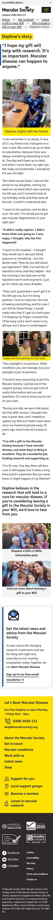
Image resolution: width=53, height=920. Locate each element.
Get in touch (13, 744)
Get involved (26, 19)
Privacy (30, 868)
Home (6, 19)
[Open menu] (46, 10)
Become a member (25, 794)
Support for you (22, 779)
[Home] (18, 12)
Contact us (31, 879)
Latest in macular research (24, 803)
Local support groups (26, 786)
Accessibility (32, 858)
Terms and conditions (37, 874)
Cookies (30, 852)
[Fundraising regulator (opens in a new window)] (14, 826)
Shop (8, 767)
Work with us (14, 756)
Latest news (13, 761)
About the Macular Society (24, 738)
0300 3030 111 (18, 15)
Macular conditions (18, 750)
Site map (30, 863)
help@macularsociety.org (21, 727)
